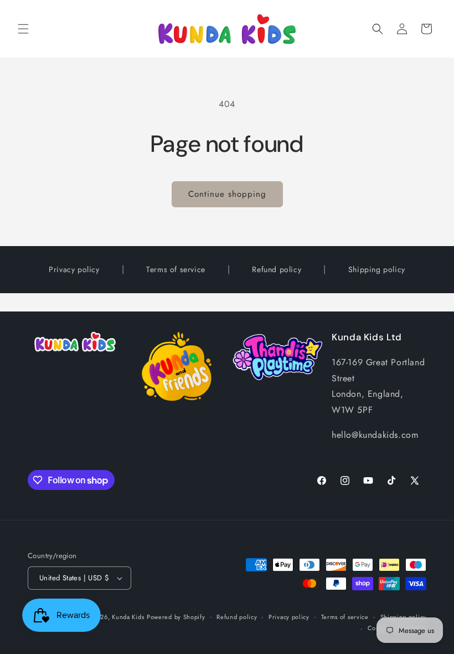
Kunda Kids (128, 616)
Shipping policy (376, 269)
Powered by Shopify (176, 616)
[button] (23, 29)
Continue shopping (227, 194)
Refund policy (276, 269)
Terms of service (175, 269)
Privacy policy (74, 269)
